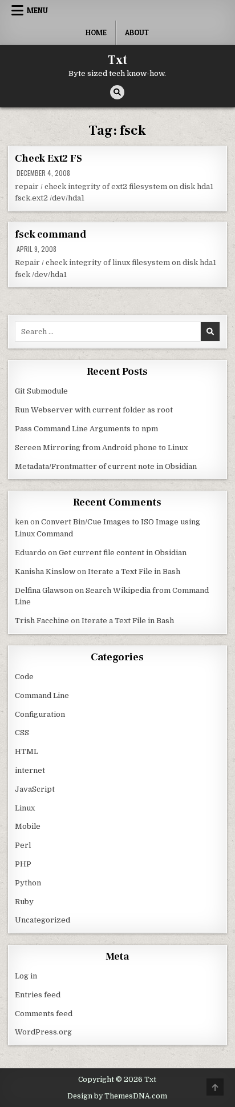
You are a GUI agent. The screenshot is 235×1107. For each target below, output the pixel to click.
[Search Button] (117, 92)
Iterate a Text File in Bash (134, 571)
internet (30, 770)
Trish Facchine (42, 620)
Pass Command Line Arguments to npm (86, 428)
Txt (117, 60)
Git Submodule (41, 391)
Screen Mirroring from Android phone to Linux (101, 447)
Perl (23, 845)
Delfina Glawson (44, 590)
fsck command (50, 234)
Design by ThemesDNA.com (117, 1096)
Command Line (42, 695)
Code (24, 676)
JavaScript (35, 789)
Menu (37, 10)
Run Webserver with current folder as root (94, 410)
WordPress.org (43, 1032)
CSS (22, 732)
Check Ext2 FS (48, 158)
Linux (25, 808)
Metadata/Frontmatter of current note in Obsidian (106, 466)
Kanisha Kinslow (45, 571)
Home (96, 32)
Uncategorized (42, 920)
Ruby (24, 901)
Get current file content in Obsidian (123, 552)
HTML (26, 751)
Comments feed (43, 1013)
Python (28, 883)
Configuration (40, 714)
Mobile (27, 826)
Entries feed (37, 994)
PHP (23, 864)
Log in (26, 976)
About (137, 32)
